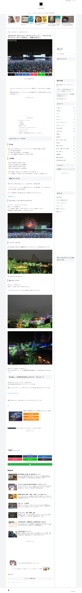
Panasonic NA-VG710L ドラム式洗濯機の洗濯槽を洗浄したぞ (65, 95)
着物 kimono (65, 145)
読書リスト (58, 211)
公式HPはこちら (11, 196)
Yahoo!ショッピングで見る (31, 419)
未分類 (65, 142)
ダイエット (65, 119)
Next (75, 21)
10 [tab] (48, 28)
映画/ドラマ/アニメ (60, 208)
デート (37, 428)
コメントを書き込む (30, 578)
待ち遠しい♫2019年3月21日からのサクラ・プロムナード (30, 132)
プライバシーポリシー (61, 203)
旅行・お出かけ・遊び (12, 428)
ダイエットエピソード (65, 122)
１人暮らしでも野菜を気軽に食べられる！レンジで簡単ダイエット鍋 (64, 90)
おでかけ (19, 428)
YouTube (65, 110)
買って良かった (65, 151)
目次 (28, 117)
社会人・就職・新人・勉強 (65, 148)
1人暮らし (65, 107)
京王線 (21, 122)
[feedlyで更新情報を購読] (30, 464)
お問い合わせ (59, 197)
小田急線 (22, 123)
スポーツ (65, 116)
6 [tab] (41, 28)
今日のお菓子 (65, 128)
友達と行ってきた (22, 125)
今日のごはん (65, 131)
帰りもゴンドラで (23, 131)
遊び (40, 428)
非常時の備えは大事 (65, 160)
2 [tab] (35, 28)
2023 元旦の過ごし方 (61, 98)
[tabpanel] (14, 21)
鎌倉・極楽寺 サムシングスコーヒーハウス (65, 85)
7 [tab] (43, 28)
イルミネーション (31, 428)
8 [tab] (45, 28)
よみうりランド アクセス (24, 120)
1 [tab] (33, 28)
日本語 (68, 0)
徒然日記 (65, 137)
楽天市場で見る (31, 416)
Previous (6, 21)
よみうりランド (24, 428)
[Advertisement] (30, 83)
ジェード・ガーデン (24, 129)
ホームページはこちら (13, 393)
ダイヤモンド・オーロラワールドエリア (28, 127)
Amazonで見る (31, 413)
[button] (48, 74)
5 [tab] (40, 28)
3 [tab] (36, 28)
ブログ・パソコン (65, 125)
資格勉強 (65, 154)
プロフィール (59, 206)
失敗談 (65, 134)
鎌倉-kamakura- (65, 157)
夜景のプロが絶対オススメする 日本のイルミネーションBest (37, 410)
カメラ (65, 113)
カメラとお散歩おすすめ (61, 200)
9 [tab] (46, 28)
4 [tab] (38, 28)
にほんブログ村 (16, 450)
